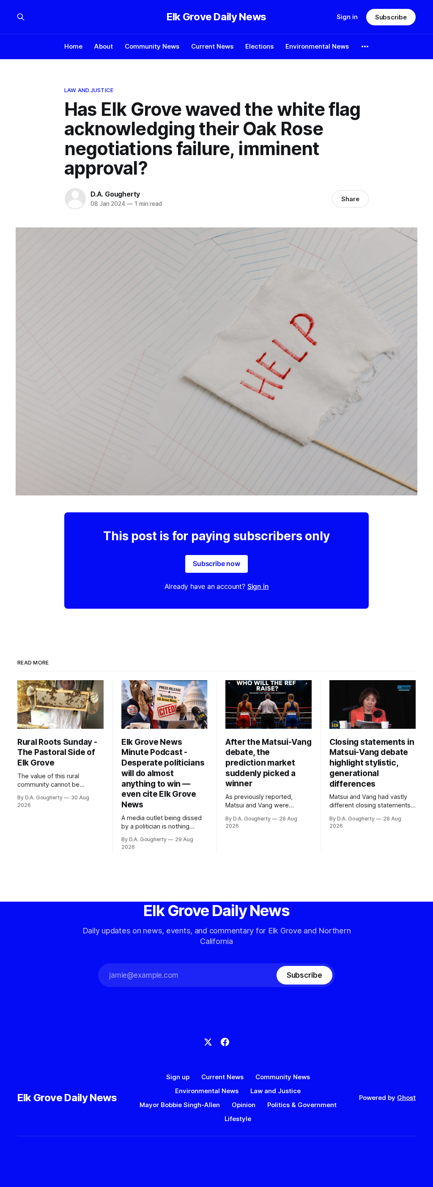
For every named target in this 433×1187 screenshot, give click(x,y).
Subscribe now (216, 563)
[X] (208, 1042)
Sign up (177, 1077)
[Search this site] (20, 17)
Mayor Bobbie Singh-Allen (180, 1105)
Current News (212, 46)
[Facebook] (225, 1042)
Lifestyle (238, 1119)
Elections (259, 46)
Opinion (243, 1105)
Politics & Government (302, 1105)
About (103, 46)
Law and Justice (88, 90)
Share (350, 199)
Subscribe (391, 17)
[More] (365, 46)
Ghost (406, 1098)
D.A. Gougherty (115, 194)
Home (73, 46)
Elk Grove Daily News (216, 17)
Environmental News (317, 46)
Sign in (347, 17)
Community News (152, 46)
